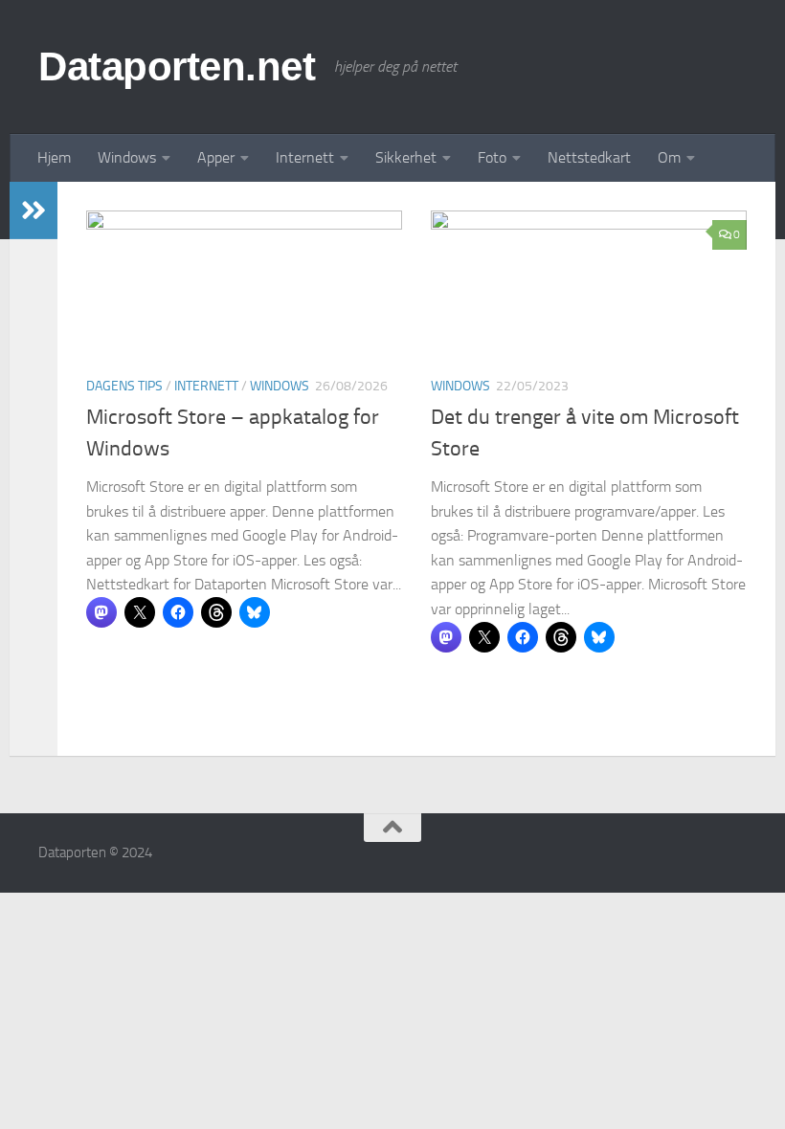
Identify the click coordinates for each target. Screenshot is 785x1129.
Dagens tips (124, 386)
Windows (127, 157)
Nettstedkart (589, 157)
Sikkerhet (406, 157)
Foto (492, 157)
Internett (305, 157)
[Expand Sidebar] (33, 210)
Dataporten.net (176, 66)
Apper (216, 157)
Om (669, 157)
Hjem (54, 157)
